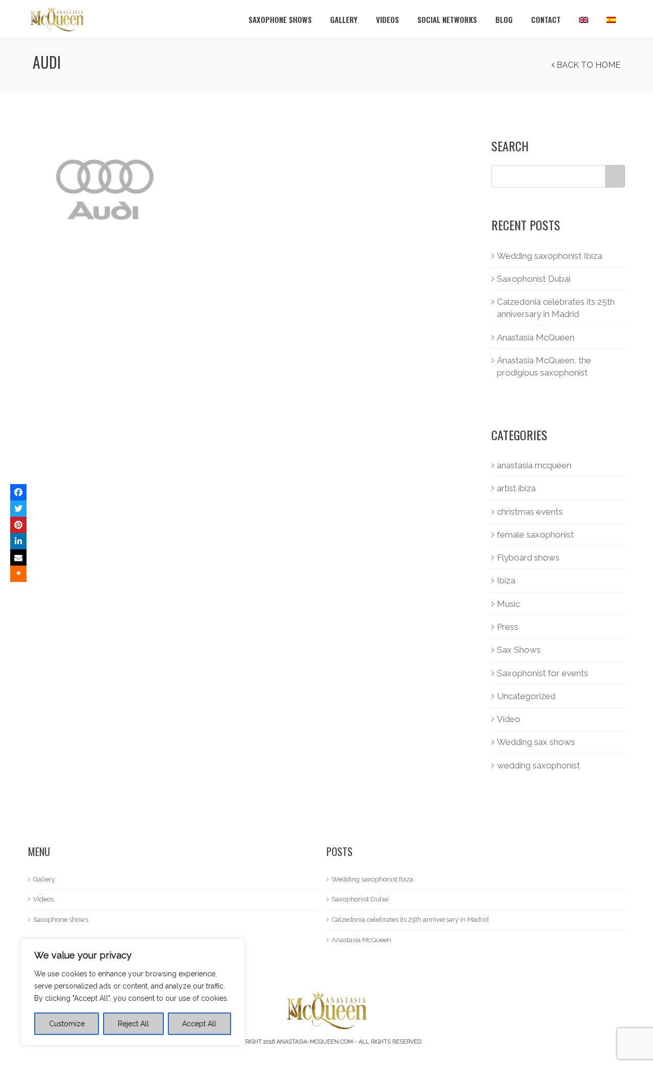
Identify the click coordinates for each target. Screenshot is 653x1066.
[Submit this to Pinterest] (18, 525)
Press (507, 627)
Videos (387, 19)
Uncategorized (526, 696)
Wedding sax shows (536, 742)
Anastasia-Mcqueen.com (315, 1041)
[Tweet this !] (18, 508)
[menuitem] (583, 19)
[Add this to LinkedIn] (18, 541)
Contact (546, 19)
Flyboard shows (528, 557)
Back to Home (587, 65)
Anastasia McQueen (535, 337)
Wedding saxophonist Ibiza (549, 256)
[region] (132, 992)
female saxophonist (535, 534)
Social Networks (447, 19)
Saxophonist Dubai (533, 279)
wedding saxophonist (538, 765)
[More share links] (18, 574)
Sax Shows (519, 650)
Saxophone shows (280, 19)
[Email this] (18, 557)
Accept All (199, 1024)
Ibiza (506, 580)
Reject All (133, 1024)
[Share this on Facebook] (18, 492)
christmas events (530, 512)
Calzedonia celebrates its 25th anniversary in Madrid (556, 308)
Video (508, 719)
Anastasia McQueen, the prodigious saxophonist (544, 366)
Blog (504, 19)
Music (508, 604)
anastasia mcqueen (534, 465)
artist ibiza (516, 488)
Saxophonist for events (542, 673)
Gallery (344, 19)
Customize (67, 1024)
